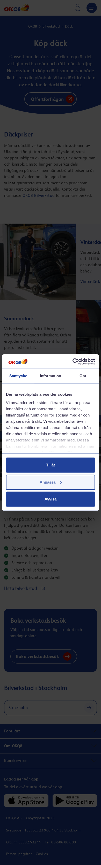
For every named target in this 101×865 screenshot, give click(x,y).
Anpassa (47, 482)
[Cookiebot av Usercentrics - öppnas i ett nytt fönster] (72, 361)
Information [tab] (50, 376)
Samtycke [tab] (18, 376)
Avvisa (50, 499)
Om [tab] (83, 376)
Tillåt (50, 465)
